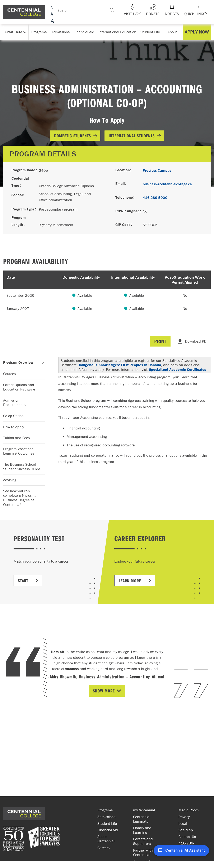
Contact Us (187, 836)
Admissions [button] (61, 32)
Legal (182, 823)
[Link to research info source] (13, 840)
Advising (9, 479)
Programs (105, 810)
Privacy (184, 816)
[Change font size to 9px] (51, 6)
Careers (103, 847)
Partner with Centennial (143, 852)
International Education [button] (117, 32)
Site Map (185, 829)
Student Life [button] (150, 32)
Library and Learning (142, 830)
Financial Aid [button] (84, 32)
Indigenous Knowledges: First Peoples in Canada (120, 364)
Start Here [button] (13, 32)
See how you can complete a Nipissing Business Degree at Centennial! (19, 498)
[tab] (24, 362)
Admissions (106, 816)
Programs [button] (39, 32)
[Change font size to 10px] (51, 14)
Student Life (107, 823)
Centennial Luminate (141, 819)
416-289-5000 (155, 197)
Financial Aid (107, 829)
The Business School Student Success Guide (21, 466)
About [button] (172, 32)
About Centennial (106, 839)
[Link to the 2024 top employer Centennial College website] (44, 840)
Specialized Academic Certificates (177, 369)
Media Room (188, 810)
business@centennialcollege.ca (167, 184)
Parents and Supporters (143, 841)
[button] (132, 10)
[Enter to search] (112, 10)
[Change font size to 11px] (51, 21)
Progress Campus (157, 170)
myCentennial (144, 810)
